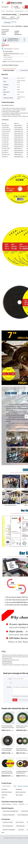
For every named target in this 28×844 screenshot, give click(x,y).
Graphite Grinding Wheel (8, 815)
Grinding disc (19, 789)
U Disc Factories (20, 822)
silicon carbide (19, 795)
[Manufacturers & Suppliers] (14, 2)
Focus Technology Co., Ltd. (19, 838)
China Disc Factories (8, 822)
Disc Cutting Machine (8, 826)
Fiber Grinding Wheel (23, 815)
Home (3, 11)
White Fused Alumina (7, 792)
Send (15, 700)
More (3, 832)
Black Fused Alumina (21, 792)
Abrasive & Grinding (19, 11)
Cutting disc (4, 789)
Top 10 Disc (21, 829)
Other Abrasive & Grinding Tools (10, 811)
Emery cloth (4, 795)
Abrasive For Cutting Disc (9, 829)
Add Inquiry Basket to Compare (10, 65)
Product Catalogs (23, 786)
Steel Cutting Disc (20, 826)
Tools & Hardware (9, 11)
